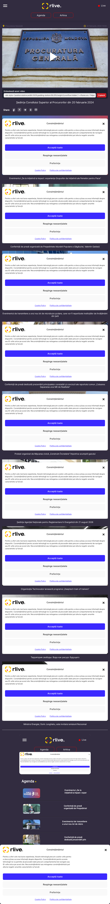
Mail (36, 109)
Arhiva (63, 15)
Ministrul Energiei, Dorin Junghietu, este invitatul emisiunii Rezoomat (55, 724)
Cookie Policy (40, 899)
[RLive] (52, 6)
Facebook (14, 109)
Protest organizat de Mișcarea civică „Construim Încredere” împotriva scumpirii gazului (55, 454)
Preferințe (55, 892)
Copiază (101, 95)
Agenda (41, 15)
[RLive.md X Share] (19, 109)
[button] (105, 849)
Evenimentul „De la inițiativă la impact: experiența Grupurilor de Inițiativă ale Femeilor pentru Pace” (55, 178)
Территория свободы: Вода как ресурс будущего (55, 657)
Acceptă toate (55, 876)
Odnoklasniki (30, 109)
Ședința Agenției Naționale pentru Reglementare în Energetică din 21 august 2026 (55, 522)
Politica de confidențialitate (61, 899)
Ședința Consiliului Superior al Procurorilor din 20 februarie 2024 (55, 102)
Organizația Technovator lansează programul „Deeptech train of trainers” (55, 589)
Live (103, 5)
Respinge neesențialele (55, 884)
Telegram (25, 109)
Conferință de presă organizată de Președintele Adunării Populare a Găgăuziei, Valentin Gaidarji (55, 246)
